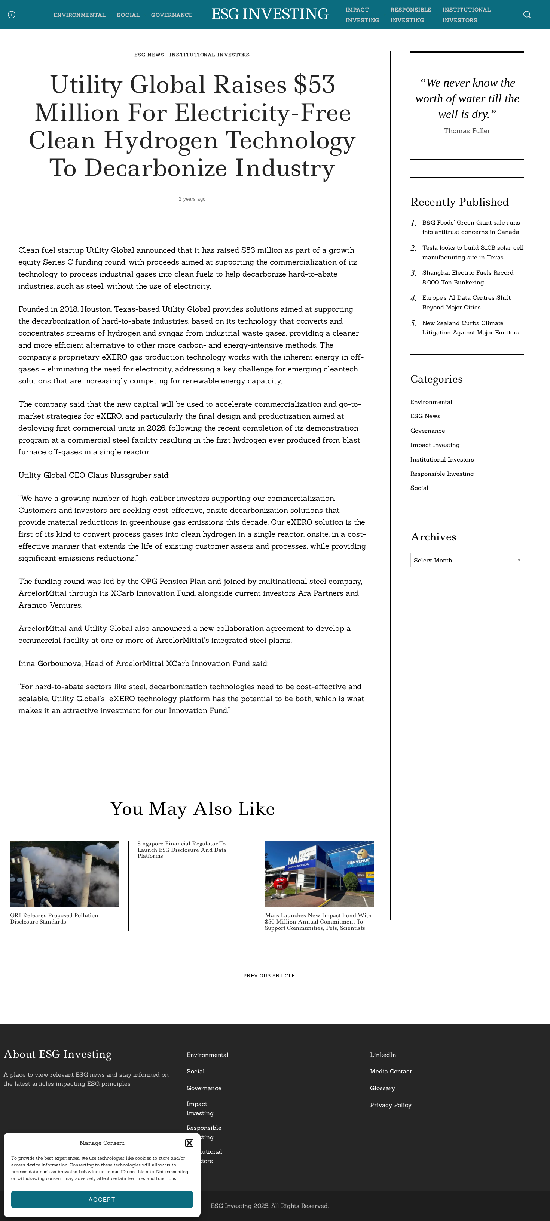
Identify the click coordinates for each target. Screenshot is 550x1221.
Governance (172, 15)
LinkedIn (383, 1054)
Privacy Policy (391, 1105)
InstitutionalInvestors (204, 1156)
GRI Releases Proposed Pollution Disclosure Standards (54, 918)
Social (128, 15)
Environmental (80, 15)
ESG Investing (269, 14)
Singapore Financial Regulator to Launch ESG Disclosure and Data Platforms (181, 850)
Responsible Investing (442, 473)
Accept (102, 1199)
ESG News (149, 55)
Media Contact (391, 1071)
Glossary (382, 1088)
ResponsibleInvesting (204, 1132)
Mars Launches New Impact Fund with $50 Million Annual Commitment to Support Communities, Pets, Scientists (318, 922)
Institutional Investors (209, 55)
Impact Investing (435, 444)
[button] (189, 1143)
